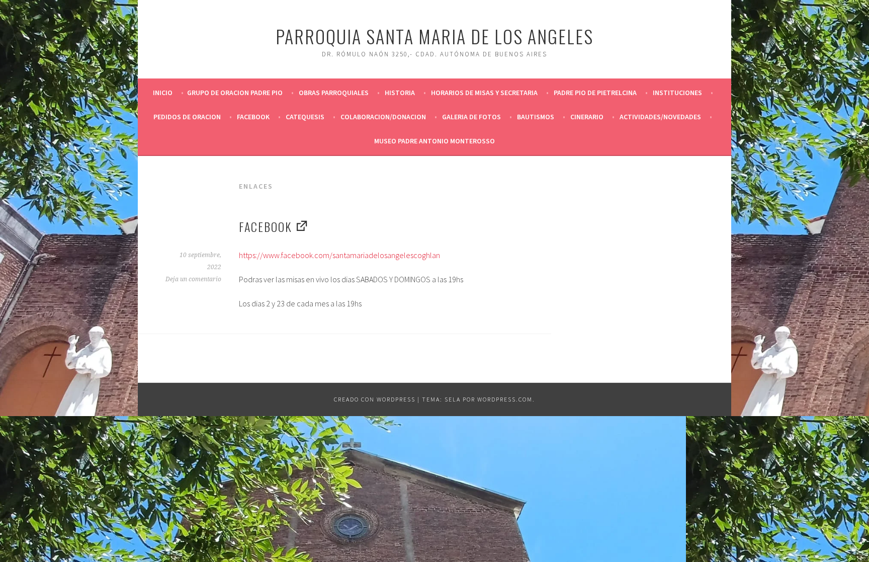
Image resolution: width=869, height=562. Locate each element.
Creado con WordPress (374, 399)
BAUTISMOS (535, 116)
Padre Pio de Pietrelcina (595, 92)
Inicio (162, 92)
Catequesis (305, 116)
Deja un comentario (193, 279)
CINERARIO (586, 116)
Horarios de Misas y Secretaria (484, 92)
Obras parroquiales (334, 92)
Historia (400, 92)
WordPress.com (505, 399)
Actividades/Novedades (660, 116)
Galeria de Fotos (471, 116)
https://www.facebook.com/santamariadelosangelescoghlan (339, 255)
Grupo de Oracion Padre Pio (235, 92)
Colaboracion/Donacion (383, 116)
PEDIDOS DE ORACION (187, 116)
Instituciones (677, 92)
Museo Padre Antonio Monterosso (434, 140)
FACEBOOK (253, 116)
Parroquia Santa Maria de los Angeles (434, 36)
